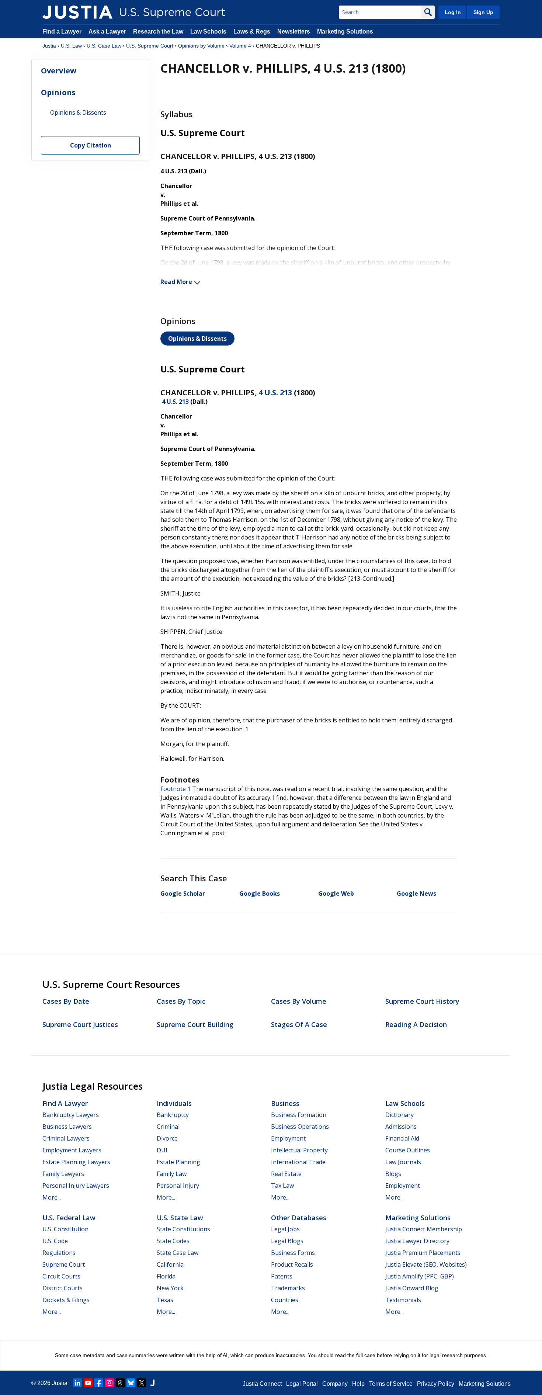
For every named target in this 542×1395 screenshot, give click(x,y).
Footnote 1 (175, 789)
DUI (162, 1150)
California (170, 1264)
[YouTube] (88, 1382)
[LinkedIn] (77, 1382)
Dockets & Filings (66, 1300)
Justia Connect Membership (423, 1229)
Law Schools (208, 31)
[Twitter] (141, 1382)
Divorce (167, 1138)
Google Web (336, 893)
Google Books (259, 893)
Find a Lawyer (61, 31)
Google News (416, 893)
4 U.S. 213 (275, 393)
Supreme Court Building (195, 1024)
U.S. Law (71, 46)
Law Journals (403, 1162)
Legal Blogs (287, 1241)
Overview (58, 71)
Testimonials (403, 1300)
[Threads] (120, 1382)
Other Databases (298, 1217)
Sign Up (483, 12)
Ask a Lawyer (108, 31)
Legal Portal (302, 1384)
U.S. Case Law (104, 46)
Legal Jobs (285, 1229)
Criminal (168, 1126)
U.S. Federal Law (68, 1217)
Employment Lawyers (71, 1150)
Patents (281, 1276)
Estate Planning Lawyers (76, 1162)
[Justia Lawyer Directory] (152, 1382)
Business (285, 1103)
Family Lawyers (63, 1174)
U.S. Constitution (65, 1229)
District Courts (62, 1288)
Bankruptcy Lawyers (70, 1115)
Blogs (393, 1174)
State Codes (173, 1241)
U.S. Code (55, 1241)
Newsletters (293, 31)
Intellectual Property (299, 1150)
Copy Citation (90, 146)
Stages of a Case (299, 1024)
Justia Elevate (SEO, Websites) (426, 1264)
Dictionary (399, 1115)
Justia (49, 46)
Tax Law (282, 1185)
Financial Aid (402, 1138)
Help (358, 1384)
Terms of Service (391, 1384)
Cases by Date (65, 1001)
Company (335, 1384)
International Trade (298, 1162)
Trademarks (288, 1288)
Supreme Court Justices (80, 1024)
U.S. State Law (180, 1217)
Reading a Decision (416, 1024)
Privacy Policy (435, 1384)
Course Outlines (407, 1150)
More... (51, 1197)
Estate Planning (178, 1162)
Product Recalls (292, 1264)
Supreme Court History (422, 1001)
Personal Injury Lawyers (75, 1185)
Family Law (172, 1174)
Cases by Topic (181, 1001)
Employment (288, 1138)
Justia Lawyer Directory (417, 1241)
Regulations (59, 1253)
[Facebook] (98, 1382)
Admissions (401, 1126)
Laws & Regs (251, 31)
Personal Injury (178, 1185)
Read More (176, 282)
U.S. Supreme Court (149, 46)
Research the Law (158, 31)
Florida (166, 1276)
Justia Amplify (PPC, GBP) (419, 1276)
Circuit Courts (61, 1276)
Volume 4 (240, 46)
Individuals (174, 1103)
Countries (284, 1300)
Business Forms (293, 1253)
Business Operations (300, 1126)
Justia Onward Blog (411, 1288)
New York (170, 1288)
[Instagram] (109, 1382)
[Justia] (77, 12)
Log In (453, 12)
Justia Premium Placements (423, 1253)
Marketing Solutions (345, 31)
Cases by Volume (298, 1001)
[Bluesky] (130, 1382)
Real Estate (286, 1174)
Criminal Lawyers (66, 1138)
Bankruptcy (173, 1115)
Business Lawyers (67, 1126)
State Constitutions (183, 1229)
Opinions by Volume (201, 46)
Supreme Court (63, 1264)
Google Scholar (182, 893)
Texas (165, 1300)
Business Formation (298, 1115)
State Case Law (177, 1253)
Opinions (58, 92)
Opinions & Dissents (197, 338)
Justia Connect (262, 1384)
